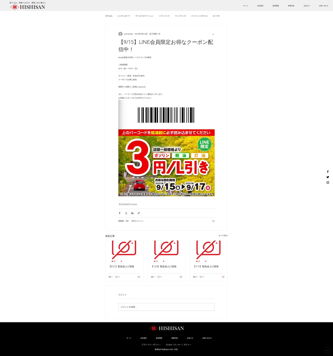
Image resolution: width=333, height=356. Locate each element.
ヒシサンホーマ (123, 16)
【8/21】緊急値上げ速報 (121, 266)
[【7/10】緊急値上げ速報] (209, 251)
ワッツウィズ (180, 16)
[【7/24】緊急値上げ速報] (166, 251)
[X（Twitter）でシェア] (126, 213)
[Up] (327, 350)
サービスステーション (144, 16)
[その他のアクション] (213, 34)
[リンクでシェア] (138, 213)
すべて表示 (223, 236)
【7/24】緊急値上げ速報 (163, 266)
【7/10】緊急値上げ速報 (206, 266)
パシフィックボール (199, 16)
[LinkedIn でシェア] (132, 213)
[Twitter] (327, 177)
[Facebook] (327, 171)
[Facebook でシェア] (119, 213)
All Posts (108, 16)
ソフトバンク (164, 16)
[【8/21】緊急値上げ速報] (124, 251)
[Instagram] (327, 182)
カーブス (216, 16)
